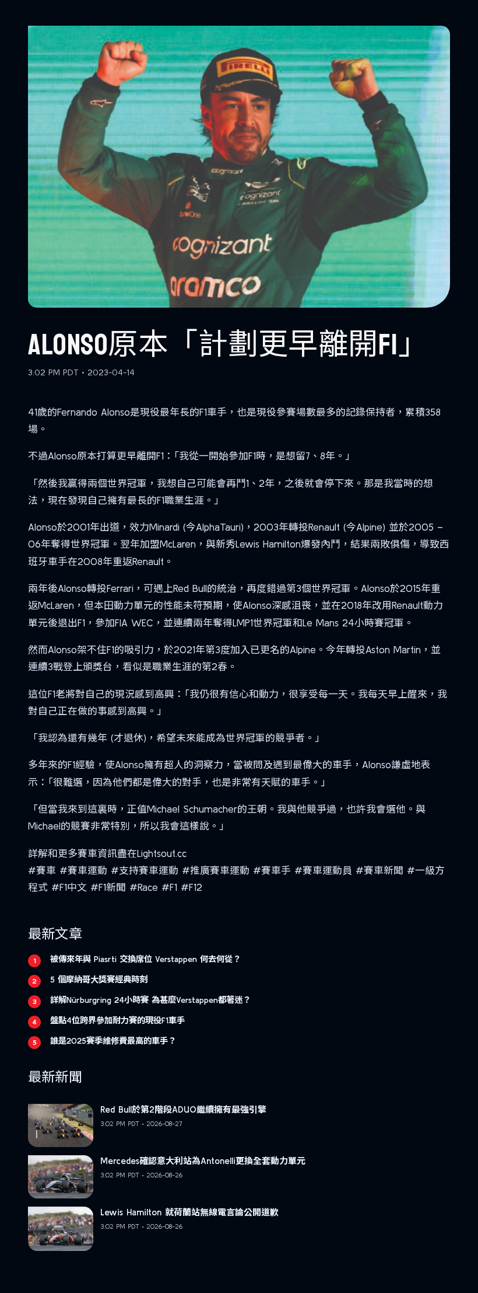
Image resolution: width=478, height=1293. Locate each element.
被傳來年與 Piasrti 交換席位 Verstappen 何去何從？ (145, 959)
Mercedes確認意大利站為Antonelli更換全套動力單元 (202, 1161)
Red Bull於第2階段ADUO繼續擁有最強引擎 (183, 1109)
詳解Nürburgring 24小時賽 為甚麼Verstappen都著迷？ (150, 1000)
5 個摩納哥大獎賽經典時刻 (98, 979)
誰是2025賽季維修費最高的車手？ (113, 1040)
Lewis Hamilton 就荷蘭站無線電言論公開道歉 (189, 1212)
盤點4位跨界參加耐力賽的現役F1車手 (117, 1020)
